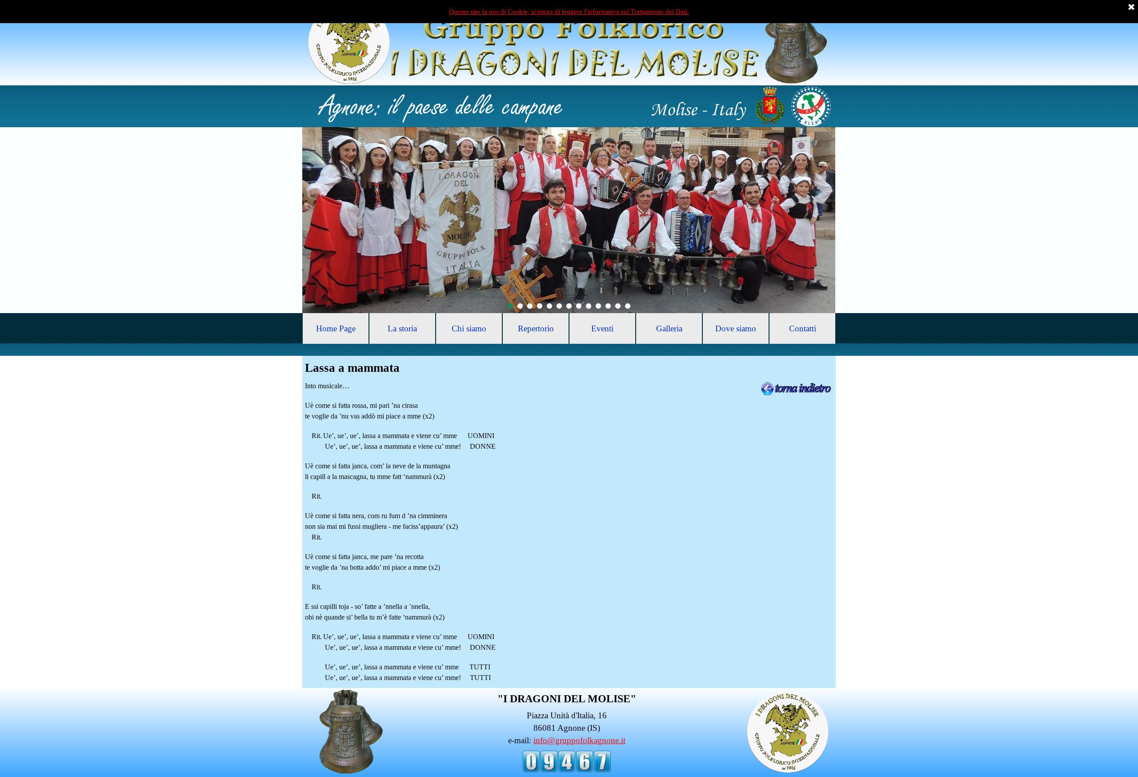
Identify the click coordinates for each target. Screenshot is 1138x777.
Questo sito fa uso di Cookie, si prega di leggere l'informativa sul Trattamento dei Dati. (569, 11)
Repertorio (536, 328)
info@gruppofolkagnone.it (579, 740)
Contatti (802, 328)
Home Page (336, 328)
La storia (402, 328)
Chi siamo (469, 328)
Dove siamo (735, 328)
